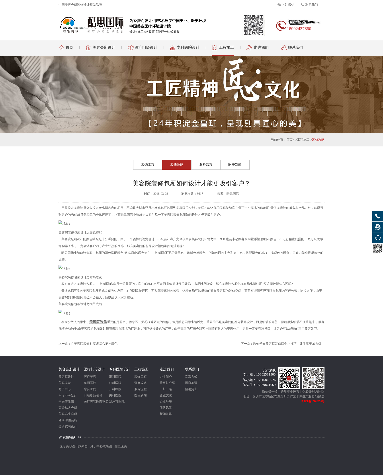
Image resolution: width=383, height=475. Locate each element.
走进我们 (261, 47)
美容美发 (65, 383)
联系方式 (191, 376)
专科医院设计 (188, 47)
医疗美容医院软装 (96, 401)
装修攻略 (318, 139)
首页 (69, 47)
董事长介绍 (167, 383)
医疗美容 (90, 376)
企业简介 (166, 376)
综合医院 (90, 389)
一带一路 (166, 389)
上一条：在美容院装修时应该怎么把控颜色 (88, 343)
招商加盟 (191, 383)
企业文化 (166, 395)
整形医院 (90, 383)
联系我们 (311, 4)
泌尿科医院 (117, 401)
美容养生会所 (68, 414)
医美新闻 (235, 164)
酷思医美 (121, 446)
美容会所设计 (104, 47)
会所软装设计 (68, 426)
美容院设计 (66, 376)
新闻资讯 (166, 414)
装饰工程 (147, 164)
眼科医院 (115, 376)
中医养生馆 (66, 401)
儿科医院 (115, 389)
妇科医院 (115, 383)
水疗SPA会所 (67, 395)
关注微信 (288, 4)
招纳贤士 (191, 389)
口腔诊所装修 (93, 395)
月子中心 (65, 389)
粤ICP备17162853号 (312, 401)
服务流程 (206, 164)
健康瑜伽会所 (68, 420)
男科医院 (115, 395)
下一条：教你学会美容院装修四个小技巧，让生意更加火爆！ (282, 343)
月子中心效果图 (101, 446)
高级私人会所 (68, 407)
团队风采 (166, 407)
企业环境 (166, 401)
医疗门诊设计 (146, 47)
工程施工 (226, 47)
